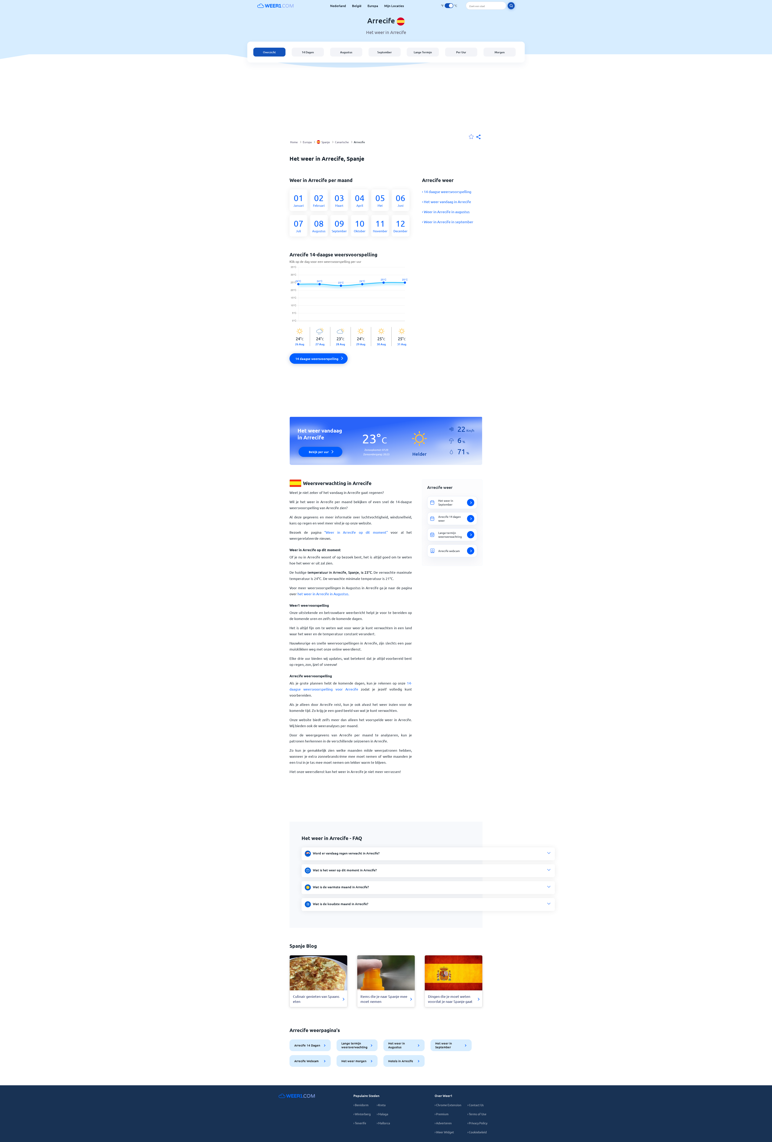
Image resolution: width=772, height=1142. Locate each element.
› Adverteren (443, 1123)
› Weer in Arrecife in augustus (446, 212)
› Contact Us (475, 1105)
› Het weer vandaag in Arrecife (446, 201)
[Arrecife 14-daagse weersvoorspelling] (351, 296)
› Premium (442, 1114)
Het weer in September (443, 1045)
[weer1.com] (275, 5)
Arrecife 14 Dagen (307, 1045)
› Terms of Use (476, 1114)
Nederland (338, 5)
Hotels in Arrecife (400, 1061)
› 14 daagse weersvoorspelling (446, 191)
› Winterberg (362, 1114)
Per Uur (461, 52)
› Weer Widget (444, 1132)
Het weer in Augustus (396, 1045)
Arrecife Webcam (306, 1061)
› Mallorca (383, 1123)
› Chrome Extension (448, 1105)
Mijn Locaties (394, 5)
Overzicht (269, 52)
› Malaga (382, 1114)
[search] (511, 5)
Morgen (500, 52)
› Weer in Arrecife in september (447, 222)
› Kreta (381, 1105)
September (384, 52)
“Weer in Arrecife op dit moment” (356, 532)
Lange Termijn (423, 52)
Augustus (346, 52)
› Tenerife (359, 1123)
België (356, 5)
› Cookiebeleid (477, 1132)
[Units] (449, 5)
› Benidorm (361, 1105)
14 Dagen (308, 52)
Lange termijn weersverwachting (354, 1045)
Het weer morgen (353, 1061)
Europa (373, 5)
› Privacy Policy (477, 1123)
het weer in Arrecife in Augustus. (323, 594)
